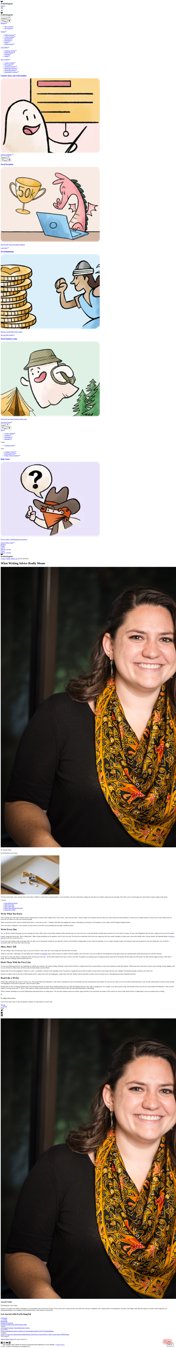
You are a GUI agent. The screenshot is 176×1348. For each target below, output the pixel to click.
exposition (44, 953)
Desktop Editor (22, 1324)
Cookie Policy (56, 1334)
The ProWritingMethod (47, 1331)
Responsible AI (35, 1331)
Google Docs (4, 1324)
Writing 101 (14, 558)
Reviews (3, 544)
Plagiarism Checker (24, 1328)
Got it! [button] (170, 1344)
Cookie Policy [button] (59, 1344)
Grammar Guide (16, 1331)
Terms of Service (39, 1334)
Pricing (3, 546)
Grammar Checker (13, 1328)
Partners (19, 1334)
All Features (4, 1328)
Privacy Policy (48, 1334)
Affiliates (24, 1334)
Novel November (26, 1331)
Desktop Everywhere (7, 1323)
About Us (3, 1334)
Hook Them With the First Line (13, 908)
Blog (10, 1331)
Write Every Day (9, 905)
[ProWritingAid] (88, 3)
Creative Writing (6, 558)
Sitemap (66, 1334)
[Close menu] (9, 20)
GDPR (62, 1334)
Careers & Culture (11, 1334)
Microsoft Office (13, 1324)
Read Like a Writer (9, 910)
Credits (7, 1331)
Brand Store (30, 1334)
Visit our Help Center (7, 1339)
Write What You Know (11, 903)
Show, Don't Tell (9, 906)
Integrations (4, 1321)
